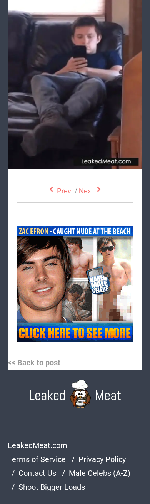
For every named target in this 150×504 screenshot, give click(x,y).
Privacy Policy (102, 459)
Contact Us (37, 473)
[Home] (75, 394)
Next (86, 190)
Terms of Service (37, 459)
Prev (64, 190)
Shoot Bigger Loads (51, 487)
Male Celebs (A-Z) (99, 473)
